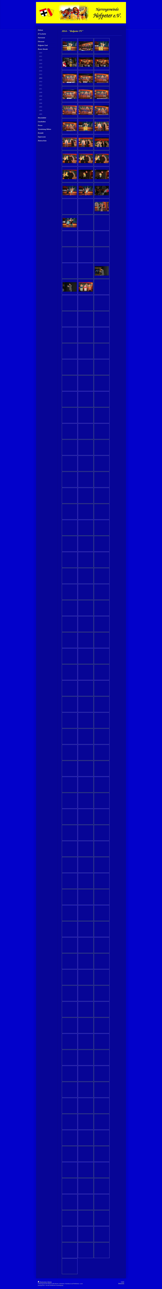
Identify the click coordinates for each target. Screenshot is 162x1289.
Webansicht (121, 1283)
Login (122, 1281)
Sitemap (50, 1282)
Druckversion (43, 1282)
